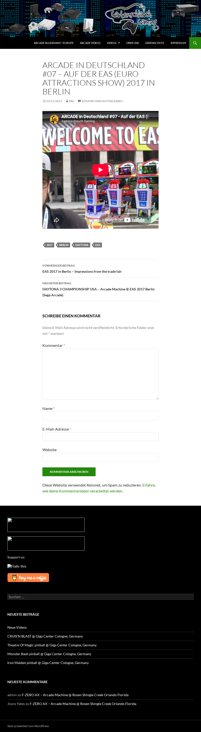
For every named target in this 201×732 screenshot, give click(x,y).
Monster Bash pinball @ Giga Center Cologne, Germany (49, 654)
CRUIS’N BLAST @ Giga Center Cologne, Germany (45, 636)
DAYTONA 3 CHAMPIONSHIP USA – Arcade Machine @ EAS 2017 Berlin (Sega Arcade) (98, 289)
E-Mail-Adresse (56, 429)
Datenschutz (154, 42)
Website (49, 449)
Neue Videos (17, 627)
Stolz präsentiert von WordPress (28, 726)
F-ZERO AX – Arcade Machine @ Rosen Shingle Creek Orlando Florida (75, 695)
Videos (111, 42)
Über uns (132, 42)
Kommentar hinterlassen (102, 101)
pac (72, 101)
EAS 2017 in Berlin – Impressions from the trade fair (82, 268)
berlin (63, 244)
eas (97, 244)
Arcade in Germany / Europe (54, 42)
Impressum (178, 42)
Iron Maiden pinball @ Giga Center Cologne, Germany (48, 663)
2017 (49, 244)
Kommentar (53, 345)
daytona (81, 244)
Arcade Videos (90, 42)
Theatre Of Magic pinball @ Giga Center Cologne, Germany (52, 645)
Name (48, 408)
